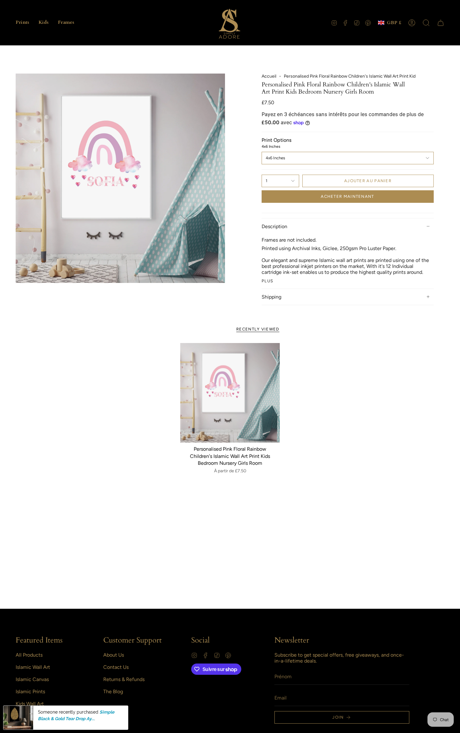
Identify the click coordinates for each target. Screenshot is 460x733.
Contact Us (116, 667)
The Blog (113, 692)
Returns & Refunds (124, 679)
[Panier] (440, 23)
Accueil (269, 76)
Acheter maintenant (347, 196)
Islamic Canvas (32, 679)
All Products (29, 655)
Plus (267, 281)
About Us (113, 655)
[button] (22, 23)
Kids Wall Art (30, 704)
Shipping (271, 297)
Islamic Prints (30, 692)
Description (274, 226)
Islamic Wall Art (33, 667)
